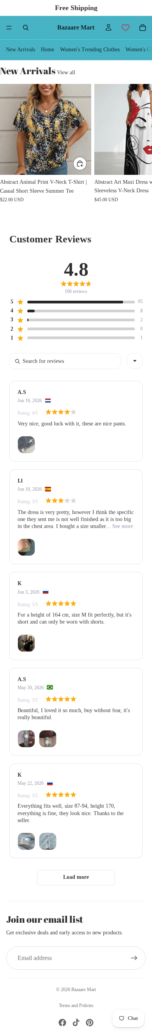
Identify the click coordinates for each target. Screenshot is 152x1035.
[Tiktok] (76, 1022)
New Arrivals (20, 49)
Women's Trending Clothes (90, 49)
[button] (72, 301)
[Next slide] (137, 147)
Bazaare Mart (83, 989)
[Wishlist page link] (125, 27)
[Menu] (9, 28)
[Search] (25, 27)
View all (66, 72)
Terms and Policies (76, 1005)
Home (47, 49)
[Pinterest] (89, 1022)
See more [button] (122, 526)
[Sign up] (134, 958)
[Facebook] (62, 1022)
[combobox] (135, 361)
